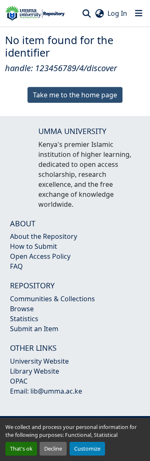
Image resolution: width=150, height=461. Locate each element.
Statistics (24, 318)
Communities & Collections (52, 298)
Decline (53, 448)
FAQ (16, 266)
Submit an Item (34, 328)
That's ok (21, 448)
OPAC (19, 381)
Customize (87, 448)
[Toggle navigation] (138, 13)
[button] (35, 13)
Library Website (34, 371)
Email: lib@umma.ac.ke (46, 391)
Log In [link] (117, 13)
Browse (22, 308)
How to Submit (33, 246)
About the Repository (43, 236)
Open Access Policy (40, 256)
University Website (39, 361)
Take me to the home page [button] (75, 94)
